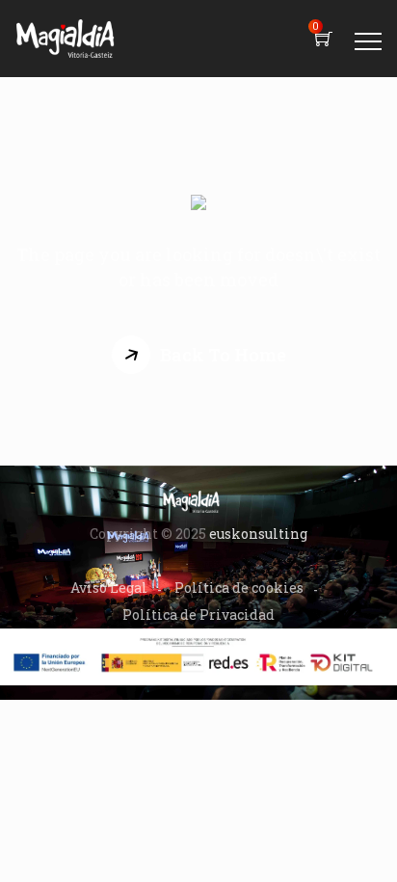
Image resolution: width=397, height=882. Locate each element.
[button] (199, 354)
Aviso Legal (108, 587)
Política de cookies (239, 587)
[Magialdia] (65, 38)
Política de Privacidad (198, 614)
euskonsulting (258, 533)
